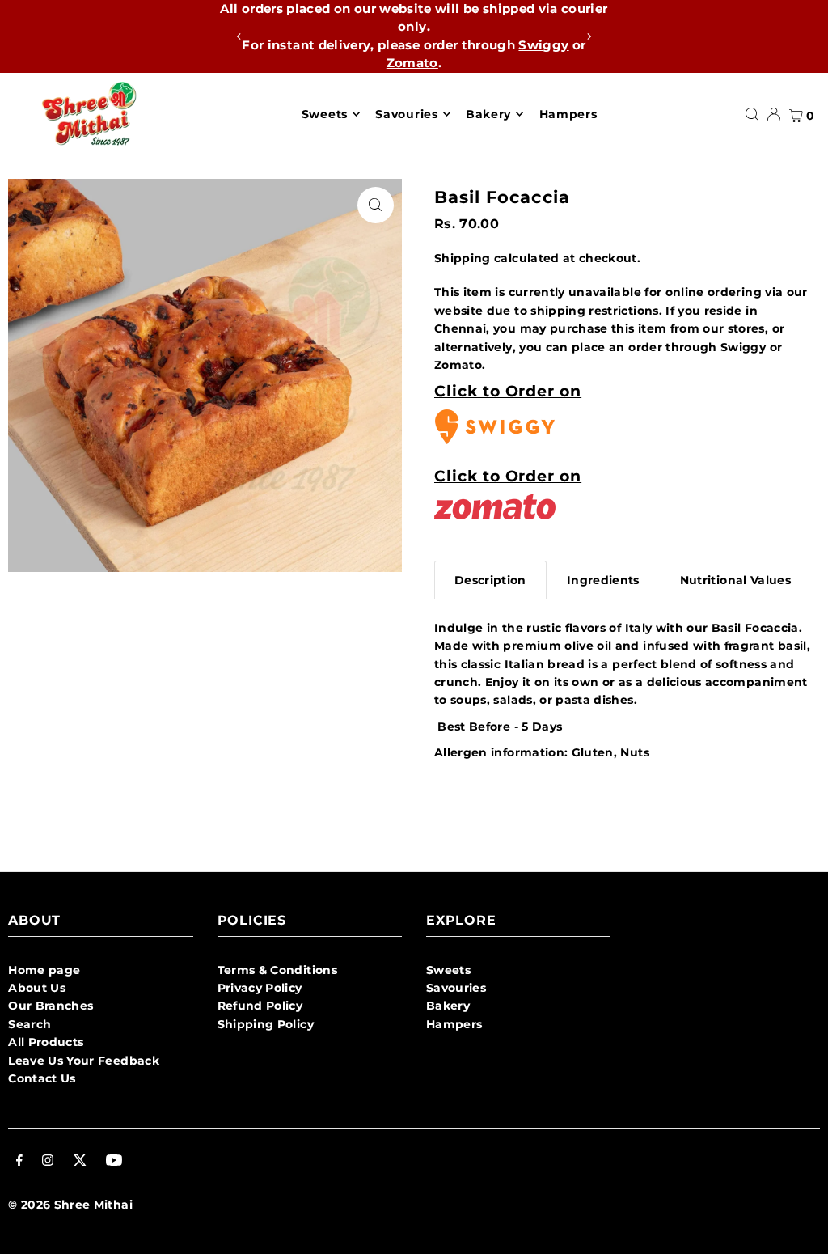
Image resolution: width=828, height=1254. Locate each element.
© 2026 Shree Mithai (70, 1204)
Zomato (412, 62)
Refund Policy (260, 1005)
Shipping (462, 258)
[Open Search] (752, 114)
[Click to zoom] (375, 205)
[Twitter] (80, 1162)
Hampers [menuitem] (568, 114)
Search (29, 1024)
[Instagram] (47, 1162)
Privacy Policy (260, 988)
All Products (45, 1042)
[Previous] (239, 36)
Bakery (448, 1005)
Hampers (454, 1024)
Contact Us (42, 1078)
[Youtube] (114, 1162)
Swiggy (543, 45)
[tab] (490, 580)
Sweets (448, 970)
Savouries (456, 988)
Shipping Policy (266, 1024)
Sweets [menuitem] (325, 114)
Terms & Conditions (277, 970)
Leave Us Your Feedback (83, 1060)
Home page (44, 970)
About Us (36, 988)
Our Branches (50, 1005)
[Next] (589, 36)
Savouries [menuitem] (406, 114)
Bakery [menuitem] (488, 114)
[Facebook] (19, 1162)
